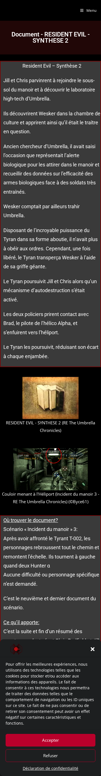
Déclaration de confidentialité (50, 768)
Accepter (50, 740)
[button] (92, 649)
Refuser (50, 755)
